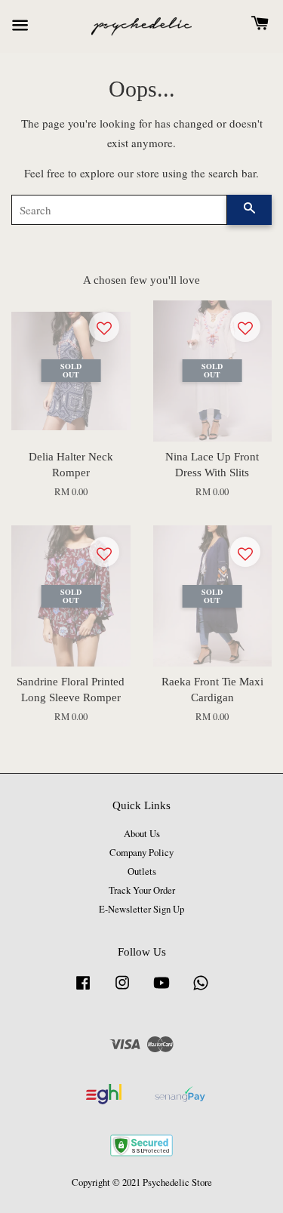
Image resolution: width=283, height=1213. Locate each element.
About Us (142, 833)
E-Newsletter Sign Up (141, 909)
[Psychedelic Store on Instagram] (122, 990)
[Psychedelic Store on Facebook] (83, 990)
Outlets (142, 871)
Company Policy (141, 852)
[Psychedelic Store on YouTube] (161, 990)
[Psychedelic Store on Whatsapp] (200, 990)
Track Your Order (142, 890)
